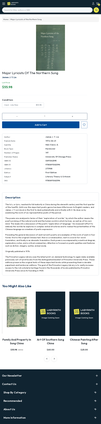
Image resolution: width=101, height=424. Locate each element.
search (96, 10)
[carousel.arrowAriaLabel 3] (46, 358)
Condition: (7, 100)
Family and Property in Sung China (16, 341)
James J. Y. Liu (9, 77)
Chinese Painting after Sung (84, 341)
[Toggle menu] (3, 3)
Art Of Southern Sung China (50, 341)
